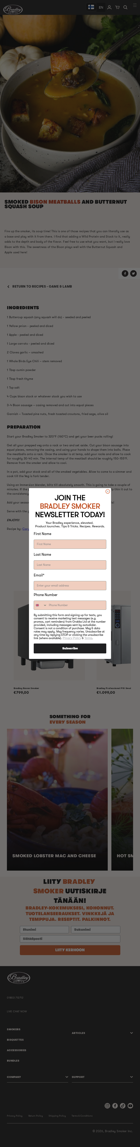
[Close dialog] (108, 491)
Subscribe (70, 648)
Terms (88, 638)
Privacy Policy (72, 638)
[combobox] (40, 605)
